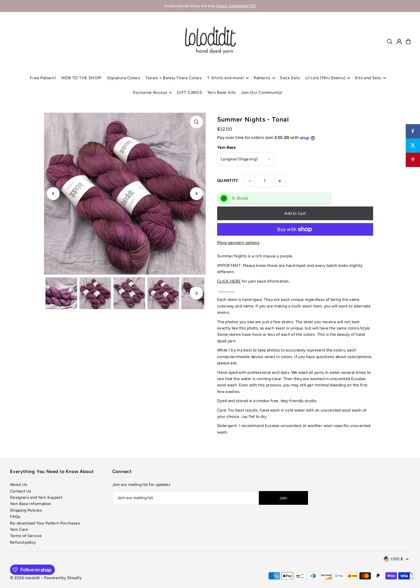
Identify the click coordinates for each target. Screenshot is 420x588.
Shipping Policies (26, 510)
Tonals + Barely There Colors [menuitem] (173, 78)
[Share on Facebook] (413, 131)
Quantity (227, 180)
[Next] (196, 193)
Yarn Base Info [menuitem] (221, 92)
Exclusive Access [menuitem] (150, 92)
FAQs (15, 516)
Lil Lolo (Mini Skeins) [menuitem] (325, 78)
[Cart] (408, 41)
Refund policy (23, 542)
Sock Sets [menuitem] (290, 78)
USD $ (397, 559)
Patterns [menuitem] (262, 78)
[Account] (399, 41)
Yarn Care (19, 529)
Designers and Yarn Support (36, 497)
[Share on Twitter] (413, 145)
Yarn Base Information (30, 503)
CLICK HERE (229, 281)
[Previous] (53, 193)
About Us (18, 484)
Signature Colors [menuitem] (123, 78)
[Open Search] (389, 41)
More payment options (238, 242)
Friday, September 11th (236, 6)
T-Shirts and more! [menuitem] (225, 78)
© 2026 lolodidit (25, 577)
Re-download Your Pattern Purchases (45, 523)
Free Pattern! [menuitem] (43, 78)
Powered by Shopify (62, 577)
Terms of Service (26, 535)
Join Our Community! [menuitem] (262, 92)
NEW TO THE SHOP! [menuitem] (81, 78)
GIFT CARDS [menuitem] (189, 92)
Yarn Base (226, 147)
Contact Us (20, 491)
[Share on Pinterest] (413, 160)
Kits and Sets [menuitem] (368, 78)
